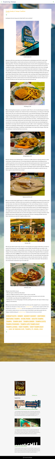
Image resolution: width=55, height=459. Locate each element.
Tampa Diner (28, 321)
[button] (6, 15)
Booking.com (34, 395)
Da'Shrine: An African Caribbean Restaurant (22, 427)
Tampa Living (11, 327)
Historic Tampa (13, 319)
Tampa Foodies (12, 324)
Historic (41, 316)
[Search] (53, 2)
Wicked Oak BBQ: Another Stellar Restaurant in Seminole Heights (26, 409)
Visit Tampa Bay (36, 327)
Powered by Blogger (28, 457)
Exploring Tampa (9, 2)
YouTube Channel (29, 306)
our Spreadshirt (19, 308)
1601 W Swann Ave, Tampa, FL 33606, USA (26, 329)
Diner (20, 316)
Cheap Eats (11, 316)
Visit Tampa (24, 327)
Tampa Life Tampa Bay (30, 324)
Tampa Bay (17, 321)
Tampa (9, 321)
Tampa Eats (41, 321)
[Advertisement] (27, 352)
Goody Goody (30, 316)
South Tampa (37, 319)
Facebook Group (21, 312)
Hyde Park (25, 319)
